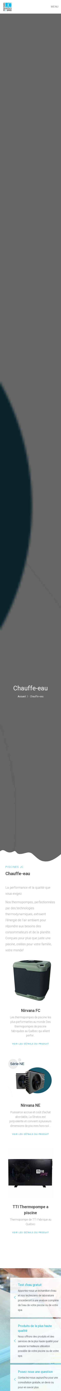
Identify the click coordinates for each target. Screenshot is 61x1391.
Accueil (22, 696)
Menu (55, 6)
